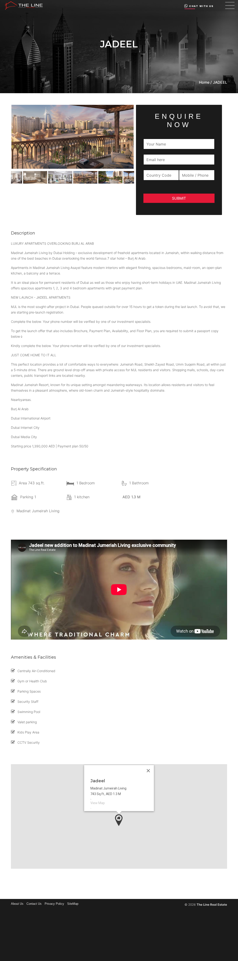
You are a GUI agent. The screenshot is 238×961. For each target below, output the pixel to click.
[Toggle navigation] (230, 5)
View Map (97, 803)
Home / (205, 82)
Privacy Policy (54, 903)
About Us (17, 903)
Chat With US (201, 6)
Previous (7, 177)
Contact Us (34, 903)
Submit (179, 198)
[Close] (148, 770)
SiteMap (72, 903)
